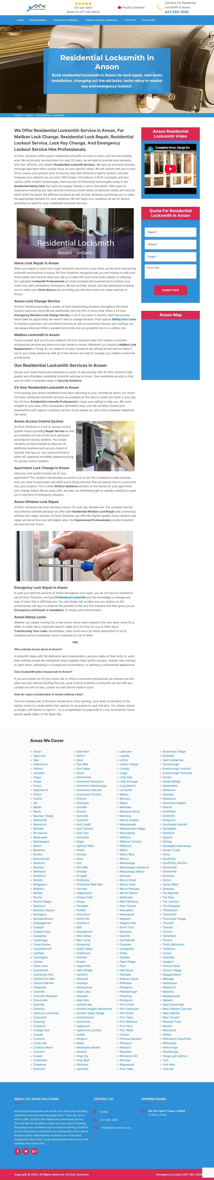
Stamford (169, 833)
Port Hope (126, 1017)
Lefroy (124, 760)
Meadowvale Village (132, 828)
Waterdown (170, 983)
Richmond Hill (128, 1056)
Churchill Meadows (45, 996)
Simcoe (167, 807)
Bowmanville (41, 858)
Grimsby (82, 957)
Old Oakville (127, 940)
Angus (37, 777)
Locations (148, 20)
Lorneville (126, 790)
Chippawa (39, 987)
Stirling (167, 841)
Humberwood (85, 1017)
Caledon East (41, 931)
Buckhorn (39, 905)
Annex (37, 781)
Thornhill (168, 923)
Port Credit (127, 1004)
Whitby (167, 1034)
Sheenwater (170, 785)
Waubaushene (171, 996)
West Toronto (171, 1017)
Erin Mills (82, 867)
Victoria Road (171, 965)
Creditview (40, 1060)
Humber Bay (84, 1004)
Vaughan (168, 961)
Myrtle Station (129, 893)
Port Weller (127, 1030)
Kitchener (83, 1064)
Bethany (38, 828)
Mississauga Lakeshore (134, 867)
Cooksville (40, 1043)
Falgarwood (84, 893)
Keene (80, 1043)
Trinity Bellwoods (173, 944)
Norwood (126, 931)
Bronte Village (42, 901)
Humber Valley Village (90, 1013)
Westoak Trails (172, 1021)
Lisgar (123, 773)
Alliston (38, 768)
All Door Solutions (77, 1174)
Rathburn (125, 1047)
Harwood (82, 978)
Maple (123, 803)
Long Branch (128, 785)
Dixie (80, 760)
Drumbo (82, 798)
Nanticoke (126, 897)
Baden (37, 807)
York (166, 1060)
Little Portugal (129, 781)
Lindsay (124, 768)
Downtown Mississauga (91, 785)
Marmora (125, 816)
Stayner (167, 837)
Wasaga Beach (172, 974)
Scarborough (171, 764)
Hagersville (84, 965)
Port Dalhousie (129, 1008)
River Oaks (126, 1069)
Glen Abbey (84, 935)
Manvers (125, 798)
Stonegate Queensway (177, 846)
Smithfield (169, 811)
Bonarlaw (39, 850)
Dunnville (82, 816)
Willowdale (169, 1043)
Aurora (37, 798)
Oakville (125, 935)
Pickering (125, 996)
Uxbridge (168, 957)
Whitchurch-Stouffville (177, 1038)
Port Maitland (128, 1021)
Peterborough (128, 991)
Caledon (38, 927)
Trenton (167, 940)
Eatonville (83, 837)
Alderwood (40, 764)
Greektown (83, 953)
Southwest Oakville (175, 824)
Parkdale (125, 974)
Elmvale (81, 854)
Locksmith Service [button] (66, 20)
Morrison (125, 876)
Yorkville (168, 1069)
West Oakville (171, 1013)
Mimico (124, 858)
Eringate (82, 876)
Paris (123, 965)
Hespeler (82, 996)
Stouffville (169, 858)
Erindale (82, 871)
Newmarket (127, 914)
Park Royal (126, 970)
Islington (82, 1038)
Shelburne (169, 790)
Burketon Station (44, 910)
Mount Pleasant (129, 888)
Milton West (127, 854)
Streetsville (170, 867)
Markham (125, 807)
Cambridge (40, 940)
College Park (41, 1030)
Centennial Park (43, 974)
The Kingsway (171, 905)
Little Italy (126, 777)
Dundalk (82, 807)
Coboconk (40, 1017)
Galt (79, 927)
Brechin (38, 880)
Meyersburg (127, 833)
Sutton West (170, 884)
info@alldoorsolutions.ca (115, 1127)
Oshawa (125, 957)
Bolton (37, 846)
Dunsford (82, 820)
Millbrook (126, 846)
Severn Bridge (171, 781)
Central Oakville (43, 983)
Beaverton (39, 824)
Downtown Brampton (90, 781)
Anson (29, 115)
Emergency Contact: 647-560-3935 (179, 1174)
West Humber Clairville (177, 1008)
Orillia (123, 953)
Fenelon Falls (85, 897)
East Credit (84, 824)
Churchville (40, 1000)
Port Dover (127, 1013)
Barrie (37, 811)
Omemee (125, 944)
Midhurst (125, 837)
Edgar (80, 841)
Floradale (82, 905)
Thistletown (170, 910)
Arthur (37, 794)
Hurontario (83, 1021)
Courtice (38, 1051)
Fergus (81, 901)
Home (20, 20)
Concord (38, 1038)
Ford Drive (83, 914)
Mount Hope (127, 884)
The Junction (171, 901)
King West (83, 1060)
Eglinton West (85, 846)
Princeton (126, 1043)
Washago (168, 978)
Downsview (84, 777)
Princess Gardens (131, 1038)
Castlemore (40, 970)
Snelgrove (169, 820)
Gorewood (83, 944)
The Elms (168, 897)
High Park (83, 1000)
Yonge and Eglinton (175, 1056)
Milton (124, 850)
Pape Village (127, 961)
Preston (124, 1034)
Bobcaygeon (41, 841)
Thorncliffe (169, 914)
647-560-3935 (177, 12)
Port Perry (126, 1026)
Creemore (39, 1064)
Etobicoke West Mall (89, 884)
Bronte (37, 897)
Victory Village (172, 970)
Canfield (38, 953)
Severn (167, 777)
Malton (124, 794)
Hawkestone (84, 987)
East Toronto (85, 828)
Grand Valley (85, 948)
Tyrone (167, 953)
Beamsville (40, 820)
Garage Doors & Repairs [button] (101, 20)
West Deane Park (173, 1004)
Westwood (169, 1030)
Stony (166, 854)
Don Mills (82, 764)
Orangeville (127, 948)
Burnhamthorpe (43, 918)
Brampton (39, 871)
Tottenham (169, 935)
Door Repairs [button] (38, 20)
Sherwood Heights (174, 803)
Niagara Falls (128, 923)
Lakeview (126, 751)
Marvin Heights (129, 820)
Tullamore (169, 948)
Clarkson (39, 1008)
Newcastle (126, 910)
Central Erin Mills (44, 978)
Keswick (82, 1051)
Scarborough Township (177, 773)
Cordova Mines (43, 1047)
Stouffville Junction (175, 863)
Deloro (81, 755)
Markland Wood (130, 811)
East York (83, 833)
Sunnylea (168, 876)
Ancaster (39, 773)
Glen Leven (84, 940)
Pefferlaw (126, 983)
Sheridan (168, 794)
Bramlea (38, 867)
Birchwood (40, 833)
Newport (125, 918)
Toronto (168, 931)
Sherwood (169, 798)
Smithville (169, 816)
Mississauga (127, 863)
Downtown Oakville (89, 790)
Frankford (83, 923)
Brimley (38, 893)
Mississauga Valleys (132, 871)
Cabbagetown (42, 923)
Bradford (39, 863)
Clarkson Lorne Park (46, 1013)
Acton (37, 751)
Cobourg (39, 1021)
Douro (80, 773)
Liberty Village (129, 764)
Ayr (35, 803)
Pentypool (126, 987)
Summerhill (170, 871)
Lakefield (82, 1069)
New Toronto (128, 905)
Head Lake (83, 991)
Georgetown (84, 931)
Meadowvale (128, 824)
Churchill (38, 991)
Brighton (38, 888)
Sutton (167, 880)
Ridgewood (127, 1064)
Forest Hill (83, 918)
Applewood (40, 790)
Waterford (169, 987)
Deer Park (83, 751)
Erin (79, 863)
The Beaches (171, 893)
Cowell (37, 1056)
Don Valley (83, 768)
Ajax (36, 760)
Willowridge (170, 1047)
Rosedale (168, 755)
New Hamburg (129, 901)
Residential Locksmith (50, 115)
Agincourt (39, 755)
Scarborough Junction (177, 768)
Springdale (169, 828)
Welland (168, 1000)
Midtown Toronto (131, 841)
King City (82, 1056)
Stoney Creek (171, 850)
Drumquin (83, 803)
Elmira (80, 850)
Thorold (168, 927)
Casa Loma (40, 965)
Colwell (38, 1034)
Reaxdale (125, 1051)
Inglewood (83, 1026)
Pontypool (126, 1000)
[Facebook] (17, 1151)
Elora (80, 858)
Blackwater (40, 837)
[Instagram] (34, 1151)
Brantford (39, 876)
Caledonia (39, 935)
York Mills (169, 1064)
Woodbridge (170, 1051)
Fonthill (81, 910)
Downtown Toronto (89, 794)
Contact (130, 20)
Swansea (168, 888)
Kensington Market (88, 1047)
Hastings (82, 983)
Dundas (81, 811)
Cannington (40, 957)
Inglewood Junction (89, 1030)
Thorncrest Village (174, 918)
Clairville (38, 1004)
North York (127, 927)
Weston (167, 1026)
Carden (38, 961)
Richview (125, 1060)
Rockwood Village (174, 751)
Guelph (81, 961)
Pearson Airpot (129, 978)
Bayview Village (43, 816)
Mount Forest (128, 880)
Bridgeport (40, 884)
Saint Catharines (173, 760)
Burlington (39, 914)
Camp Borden (42, 944)
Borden (37, 854)
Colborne (39, 1026)
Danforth (39, 1069)
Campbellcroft (42, 948)
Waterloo (168, 991)
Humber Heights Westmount (94, 1008)
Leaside (124, 755)
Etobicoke (83, 880)
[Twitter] (26, 1151)
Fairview (82, 888)
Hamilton (82, 974)
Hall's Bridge (84, 970)
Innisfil (81, 1034)
